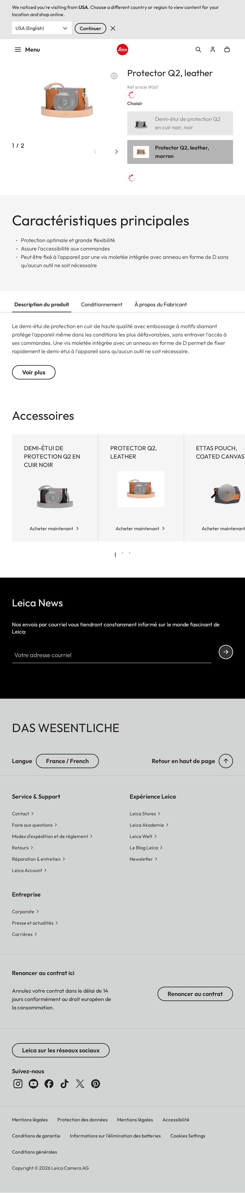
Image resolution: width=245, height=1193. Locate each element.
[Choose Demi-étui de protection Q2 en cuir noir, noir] (180, 123)
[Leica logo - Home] (122, 49)
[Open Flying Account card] (213, 49)
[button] (226, 761)
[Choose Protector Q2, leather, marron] (180, 152)
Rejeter (113, 28)
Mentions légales (30, 1120)
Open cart (227, 49)
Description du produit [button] (41, 304)
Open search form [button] (198, 49)
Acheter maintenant (51, 528)
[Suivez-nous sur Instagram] (18, 1084)
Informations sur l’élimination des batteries (115, 1136)
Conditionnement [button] (101, 304)
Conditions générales (34, 1152)
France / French (67, 761)
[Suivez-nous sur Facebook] (49, 1084)
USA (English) (30, 28)
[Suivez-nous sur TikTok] (65, 1084)
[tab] (115, 554)
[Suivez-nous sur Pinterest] (96, 1084)
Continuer (90, 28)
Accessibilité (176, 1120)
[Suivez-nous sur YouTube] (33, 1084)
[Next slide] (116, 152)
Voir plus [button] (33, 372)
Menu (32, 49)
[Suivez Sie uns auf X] (80, 1084)
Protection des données (82, 1120)
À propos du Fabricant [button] (160, 304)
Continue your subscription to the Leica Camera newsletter (226, 652)
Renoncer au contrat (195, 993)
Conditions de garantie (36, 1136)
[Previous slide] (95, 152)
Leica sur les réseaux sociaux (60, 1050)
